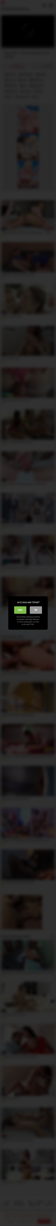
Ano (20, 610)
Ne (36, 610)
